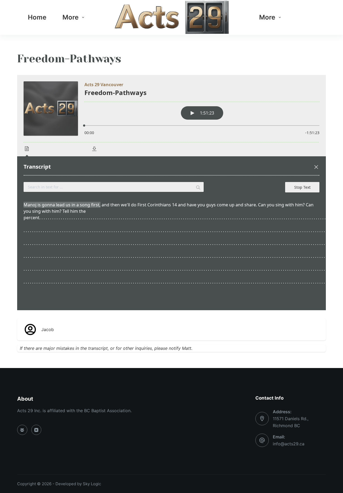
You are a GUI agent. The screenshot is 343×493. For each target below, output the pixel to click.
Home (37, 17)
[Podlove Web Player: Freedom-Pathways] (171, 192)
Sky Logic (92, 483)
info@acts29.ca (288, 443)
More (70, 17)
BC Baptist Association (107, 410)
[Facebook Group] (22, 430)
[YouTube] (36, 430)
